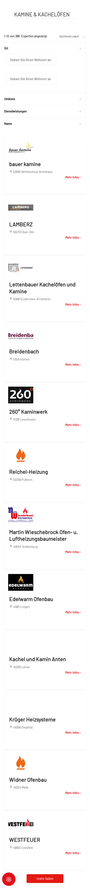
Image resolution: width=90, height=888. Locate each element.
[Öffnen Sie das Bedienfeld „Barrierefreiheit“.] (8, 879)
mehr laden (45, 878)
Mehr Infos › (73, 177)
